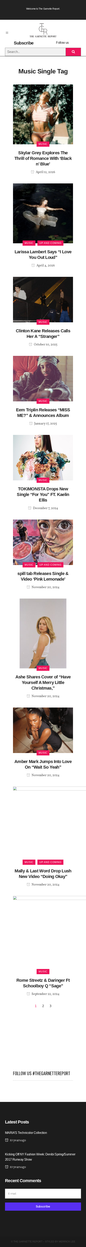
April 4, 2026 (45, 265)
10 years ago (17, 1140)
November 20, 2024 (45, 587)
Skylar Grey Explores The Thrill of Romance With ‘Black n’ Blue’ (43, 158)
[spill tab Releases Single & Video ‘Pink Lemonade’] (43, 542)
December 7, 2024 (45, 508)
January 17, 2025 (45, 424)
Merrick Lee (67, 1241)
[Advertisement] (43, 1038)
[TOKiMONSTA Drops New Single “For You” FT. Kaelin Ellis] (43, 457)
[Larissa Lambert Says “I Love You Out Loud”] (43, 213)
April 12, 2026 (45, 172)
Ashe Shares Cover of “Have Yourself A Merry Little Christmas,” (43, 682)
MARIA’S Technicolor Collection (26, 1132)
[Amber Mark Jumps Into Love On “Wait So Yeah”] (43, 730)
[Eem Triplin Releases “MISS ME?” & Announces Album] (43, 378)
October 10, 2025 (45, 344)
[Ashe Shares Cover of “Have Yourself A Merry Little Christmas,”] (43, 633)
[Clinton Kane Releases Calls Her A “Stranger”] (43, 299)
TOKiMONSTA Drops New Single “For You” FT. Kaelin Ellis (43, 494)
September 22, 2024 (45, 994)
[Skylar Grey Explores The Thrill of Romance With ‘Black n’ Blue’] (43, 114)
